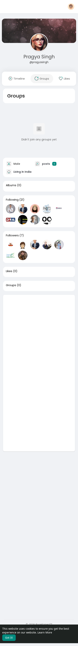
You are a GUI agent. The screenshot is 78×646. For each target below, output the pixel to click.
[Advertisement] (39, 334)
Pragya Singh (39, 56)
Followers (12, 235)
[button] (71, 6)
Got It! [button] (9, 637)
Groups (11, 285)
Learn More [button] (44, 632)
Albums (11, 185)
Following (12, 199)
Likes (9, 271)
